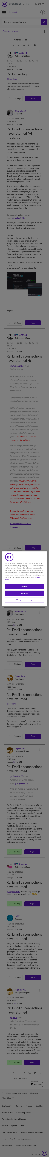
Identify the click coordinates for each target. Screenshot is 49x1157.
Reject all (24, 593)
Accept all (24, 586)
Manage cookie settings (24, 600)
